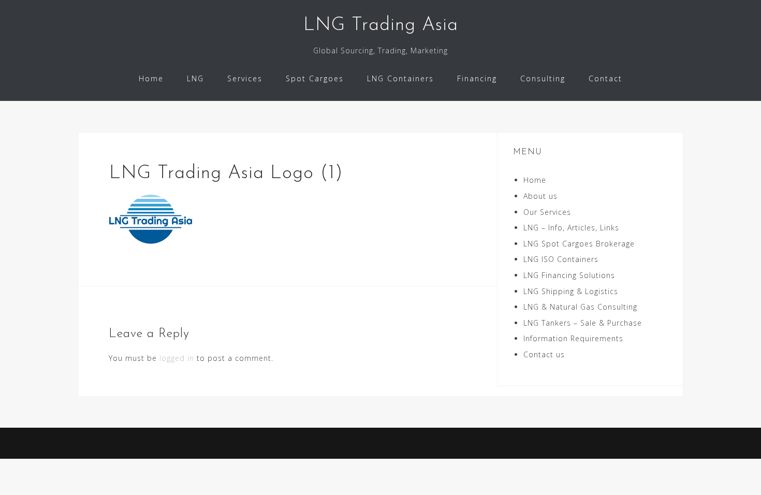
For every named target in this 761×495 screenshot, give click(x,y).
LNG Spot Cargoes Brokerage (579, 244)
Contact (605, 78)
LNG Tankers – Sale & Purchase (582, 323)
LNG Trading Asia (380, 25)
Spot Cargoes (315, 78)
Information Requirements (573, 338)
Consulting (542, 78)
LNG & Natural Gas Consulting (580, 307)
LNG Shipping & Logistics (570, 291)
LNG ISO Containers (560, 259)
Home (151, 78)
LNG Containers (400, 78)
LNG (195, 78)
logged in (176, 358)
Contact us (544, 354)
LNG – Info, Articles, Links (571, 227)
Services (244, 78)
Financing (477, 78)
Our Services (547, 212)
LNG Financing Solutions (569, 275)
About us (540, 196)
